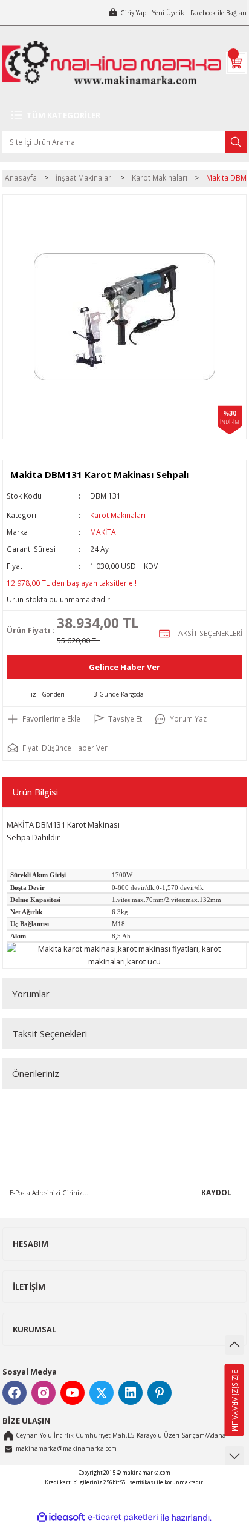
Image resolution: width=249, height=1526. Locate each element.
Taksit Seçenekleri (49, 1033)
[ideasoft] (61, 1517)
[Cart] (236, 63)
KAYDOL (216, 1192)
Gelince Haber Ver (124, 667)
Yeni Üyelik (168, 12)
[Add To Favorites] (43, 719)
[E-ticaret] (123, 1517)
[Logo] (111, 63)
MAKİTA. (104, 532)
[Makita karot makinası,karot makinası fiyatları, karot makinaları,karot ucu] (124, 954)
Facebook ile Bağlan (218, 12)
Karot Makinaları (118, 515)
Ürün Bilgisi (35, 792)
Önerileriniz (35, 1073)
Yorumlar (31, 993)
